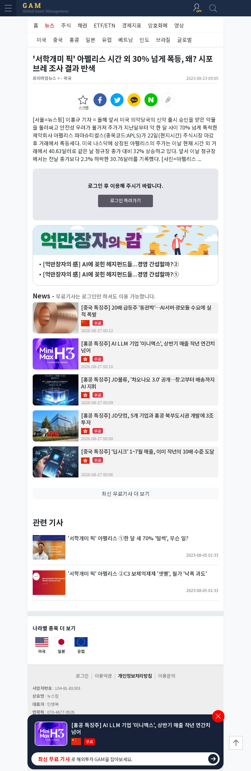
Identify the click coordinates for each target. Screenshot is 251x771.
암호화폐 (158, 25)
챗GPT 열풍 (125, 240)
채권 (82, 25)
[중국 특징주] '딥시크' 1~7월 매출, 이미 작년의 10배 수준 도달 (147, 451)
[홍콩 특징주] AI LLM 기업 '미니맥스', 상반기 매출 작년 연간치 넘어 (148, 347)
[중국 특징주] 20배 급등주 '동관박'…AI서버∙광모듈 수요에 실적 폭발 (146, 311)
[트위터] (117, 99)
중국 (58, 40)
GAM (46, 8)
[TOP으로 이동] (236, 743)
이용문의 (166, 675)
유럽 (107, 40)
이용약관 (103, 675)
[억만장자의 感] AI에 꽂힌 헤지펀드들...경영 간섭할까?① (111, 274)
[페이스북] (100, 99)
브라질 (163, 40)
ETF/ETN (104, 25)
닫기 (218, 716)
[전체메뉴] (8, 8)
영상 (179, 25)
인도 (144, 40)
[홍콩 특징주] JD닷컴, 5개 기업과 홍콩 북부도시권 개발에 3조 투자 (147, 419)
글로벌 (184, 40)
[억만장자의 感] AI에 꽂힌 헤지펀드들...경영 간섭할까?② (111, 264)
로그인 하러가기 (125, 200)
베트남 (125, 40)
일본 (90, 40)
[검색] (213, 8)
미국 (41, 40)
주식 (66, 25)
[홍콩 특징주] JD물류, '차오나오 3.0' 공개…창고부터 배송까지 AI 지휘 (148, 383)
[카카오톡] (134, 99)
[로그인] (197, 8)
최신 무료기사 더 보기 (126, 493)
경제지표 (132, 25)
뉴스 (50, 25)
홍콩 (74, 40)
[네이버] (151, 99)
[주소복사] (168, 99)
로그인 (82, 675)
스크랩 (83, 107)
